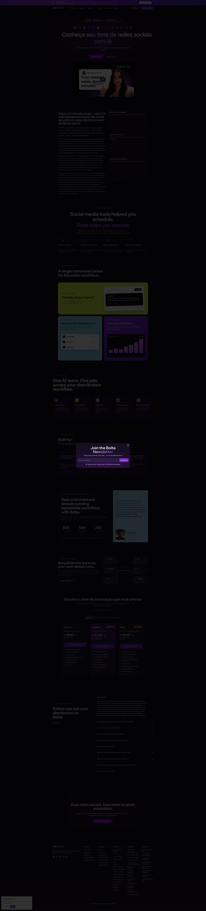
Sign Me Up (123, 460)
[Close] (128, 445)
